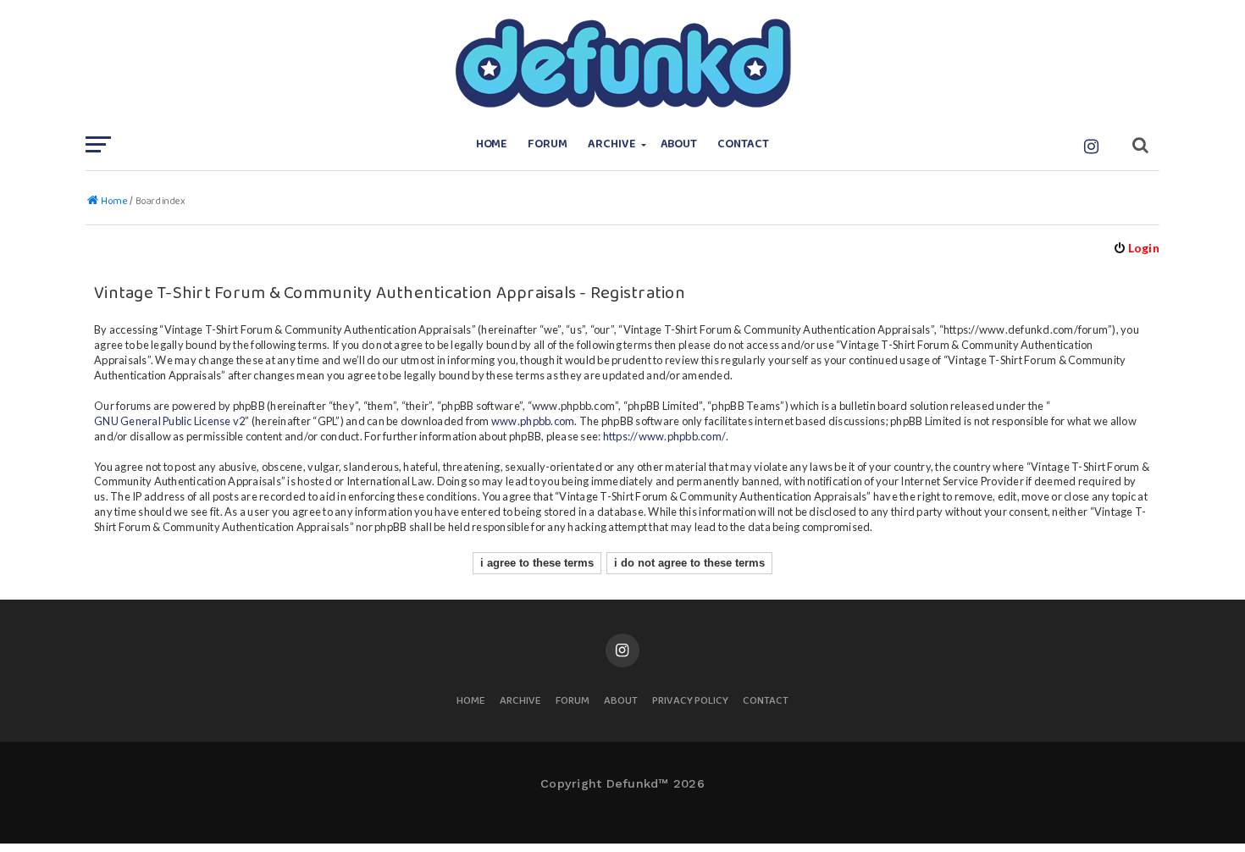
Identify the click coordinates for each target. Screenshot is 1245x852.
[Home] (622, 63)
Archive (612, 144)
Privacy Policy (690, 701)
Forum (547, 144)
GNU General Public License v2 (169, 421)
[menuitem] (1136, 248)
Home (492, 144)
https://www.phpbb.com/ (665, 436)
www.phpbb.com (532, 421)
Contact (743, 144)
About (679, 144)
